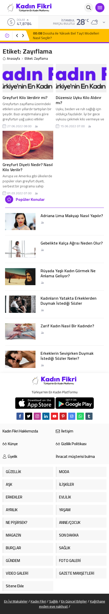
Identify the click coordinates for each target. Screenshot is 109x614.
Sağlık (53, 601)
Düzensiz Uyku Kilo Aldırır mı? (78, 100)
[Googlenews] (71, 416)
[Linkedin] (45, 416)
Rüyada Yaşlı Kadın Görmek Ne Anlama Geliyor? (68, 273)
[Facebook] (20, 416)
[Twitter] (28, 416)
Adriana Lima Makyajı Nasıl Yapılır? (72, 215)
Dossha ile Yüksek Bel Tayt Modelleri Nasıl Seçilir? (66, 35)
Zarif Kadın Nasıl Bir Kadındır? (67, 325)
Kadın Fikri (38, 601)
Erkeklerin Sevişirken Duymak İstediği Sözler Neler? (67, 356)
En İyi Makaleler (16, 601)
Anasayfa (13, 58)
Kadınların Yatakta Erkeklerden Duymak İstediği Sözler (68, 301)
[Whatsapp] (80, 416)
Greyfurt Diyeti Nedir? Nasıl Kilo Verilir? (28, 167)
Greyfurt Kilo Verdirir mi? (25, 97)
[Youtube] (54, 416)
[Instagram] (37, 416)
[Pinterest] (63, 416)
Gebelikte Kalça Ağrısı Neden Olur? (72, 243)
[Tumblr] (89, 416)
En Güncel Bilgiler (74, 601)
